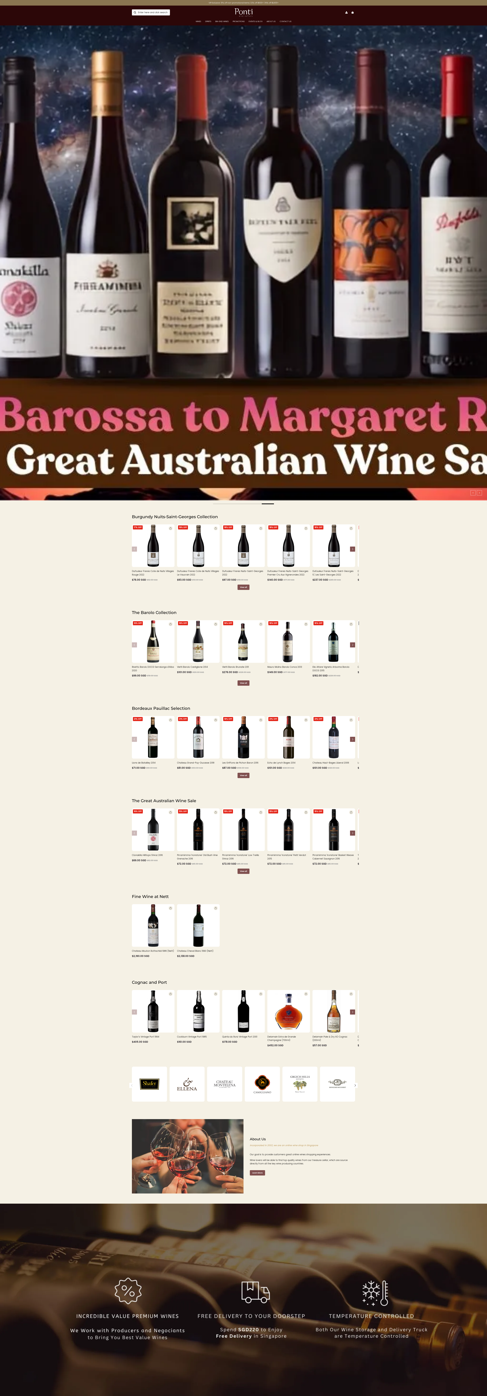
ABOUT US (271, 21)
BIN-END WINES (222, 21)
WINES (198, 21)
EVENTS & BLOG (256, 21)
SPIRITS (208, 21)
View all (243, 587)
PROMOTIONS (239, 21)
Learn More (257, 1173)
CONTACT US (285, 21)
